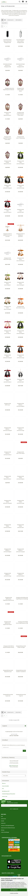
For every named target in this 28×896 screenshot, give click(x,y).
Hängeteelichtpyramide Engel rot (21, 695)
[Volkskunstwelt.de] (3, 1)
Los (24, 750)
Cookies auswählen (14, 893)
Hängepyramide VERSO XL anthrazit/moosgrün (20, 550)
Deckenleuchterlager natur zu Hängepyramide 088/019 (20, 65)
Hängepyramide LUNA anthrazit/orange (20, 187)
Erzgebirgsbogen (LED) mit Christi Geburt (14, 731)
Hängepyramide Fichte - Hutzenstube (20, 137)
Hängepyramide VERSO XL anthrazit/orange (7, 575)
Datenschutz (3, 818)
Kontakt (2, 820)
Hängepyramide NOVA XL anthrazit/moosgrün (7, 429)
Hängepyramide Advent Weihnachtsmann (7, 114)
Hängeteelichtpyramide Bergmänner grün (8, 671)
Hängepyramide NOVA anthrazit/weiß (20, 381)
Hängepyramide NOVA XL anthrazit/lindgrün (20, 405)
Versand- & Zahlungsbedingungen (7, 825)
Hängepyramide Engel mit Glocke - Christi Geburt (20, 114)
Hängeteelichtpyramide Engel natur (8, 695)
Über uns (4, 783)
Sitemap (2, 830)
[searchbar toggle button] (19, 1)
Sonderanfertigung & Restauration (8, 793)
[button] (2, 20)
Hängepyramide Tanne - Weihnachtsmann (7, 478)
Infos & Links (4, 796)
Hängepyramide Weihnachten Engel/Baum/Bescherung (8, 599)
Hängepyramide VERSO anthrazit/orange (20, 502)
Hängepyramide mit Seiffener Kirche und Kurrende (7, 235)
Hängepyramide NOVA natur (7, 404)
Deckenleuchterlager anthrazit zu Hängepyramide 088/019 (7, 65)
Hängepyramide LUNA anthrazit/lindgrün (20, 162)
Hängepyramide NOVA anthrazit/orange (20, 356)
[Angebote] (25, 726)
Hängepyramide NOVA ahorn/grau (7, 259)
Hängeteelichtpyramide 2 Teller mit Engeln (21, 646)
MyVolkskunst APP (5, 791)
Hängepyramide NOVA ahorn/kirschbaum (20, 259)
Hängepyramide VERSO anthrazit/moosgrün (7, 502)
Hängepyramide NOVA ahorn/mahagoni (20, 284)
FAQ (3, 788)
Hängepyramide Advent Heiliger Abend (20, 90)
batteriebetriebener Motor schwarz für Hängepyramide (7, 41)
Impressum (3, 823)
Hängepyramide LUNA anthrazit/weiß (20, 211)
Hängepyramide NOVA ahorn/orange (20, 307)
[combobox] (10, 20)
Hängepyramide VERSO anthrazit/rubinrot (7, 526)
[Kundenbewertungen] (13, 765)
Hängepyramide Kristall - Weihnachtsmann (7, 162)
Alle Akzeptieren (14, 889)
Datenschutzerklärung (22, 887)
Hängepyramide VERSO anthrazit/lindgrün (20, 478)
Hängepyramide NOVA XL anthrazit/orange (20, 429)
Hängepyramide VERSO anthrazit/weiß (20, 526)
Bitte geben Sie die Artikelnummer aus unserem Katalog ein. (13, 745)
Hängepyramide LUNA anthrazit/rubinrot (7, 211)
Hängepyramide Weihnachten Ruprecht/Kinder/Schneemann (9, 646)
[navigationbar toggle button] (26, 1)
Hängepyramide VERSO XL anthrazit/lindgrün (7, 550)
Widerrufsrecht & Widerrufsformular (8, 827)
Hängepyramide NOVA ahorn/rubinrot (7, 332)
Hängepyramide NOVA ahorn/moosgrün (7, 308)
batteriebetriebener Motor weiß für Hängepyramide (20, 41)
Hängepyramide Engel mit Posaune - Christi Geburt (7, 138)
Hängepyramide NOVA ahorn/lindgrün (7, 284)
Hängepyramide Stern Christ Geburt (20, 453)
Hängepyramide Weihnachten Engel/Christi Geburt (7, 623)
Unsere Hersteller (5, 786)
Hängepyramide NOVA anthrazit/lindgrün (20, 332)
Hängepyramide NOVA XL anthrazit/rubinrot (7, 453)
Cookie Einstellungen (5, 832)
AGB (2, 816)
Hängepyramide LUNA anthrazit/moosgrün (7, 187)
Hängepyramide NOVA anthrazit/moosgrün (7, 356)
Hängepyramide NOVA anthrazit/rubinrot (7, 381)
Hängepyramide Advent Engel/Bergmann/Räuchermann (10, 89)
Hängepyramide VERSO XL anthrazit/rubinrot (20, 575)
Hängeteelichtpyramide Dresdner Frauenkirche (21, 671)
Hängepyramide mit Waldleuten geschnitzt (20, 235)
